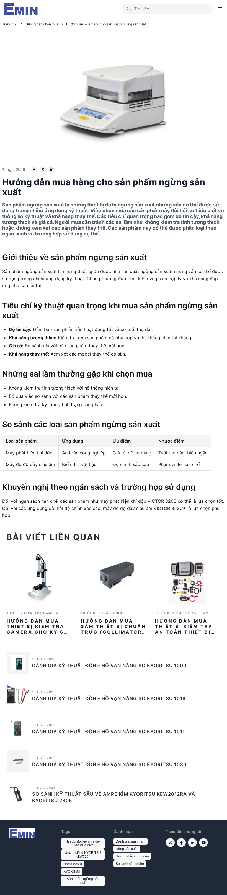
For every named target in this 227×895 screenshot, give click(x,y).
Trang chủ (10, 24)
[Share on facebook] (34, 169)
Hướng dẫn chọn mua (41, 24)
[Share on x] (43, 169)
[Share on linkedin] (51, 169)
